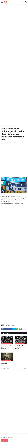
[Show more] (23, 329)
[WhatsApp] (16, 329)
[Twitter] (13, 329)
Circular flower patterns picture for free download (7, 347)
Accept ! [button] (5, 440)
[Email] (20, 329)
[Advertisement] (14, 64)
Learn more (10, 437)
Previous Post (5, 368)
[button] (2, 2)
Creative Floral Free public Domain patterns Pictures (20, 347)
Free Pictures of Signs (10, 125)
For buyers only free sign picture (6, 362)
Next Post (23, 368)
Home (2, 125)
